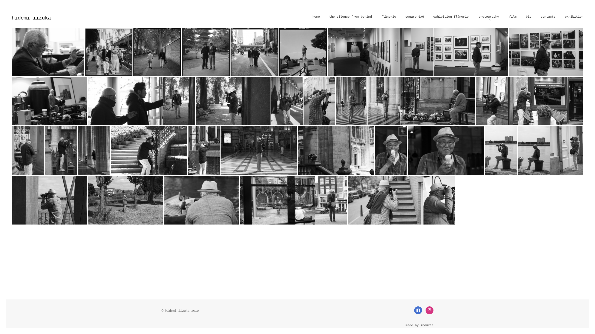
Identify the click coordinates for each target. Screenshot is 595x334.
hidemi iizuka (31, 18)
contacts (548, 17)
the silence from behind (350, 17)
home (316, 17)
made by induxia (419, 325)
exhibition (574, 17)
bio (528, 17)
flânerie (388, 17)
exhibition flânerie (451, 17)
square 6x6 (414, 17)
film (512, 17)
